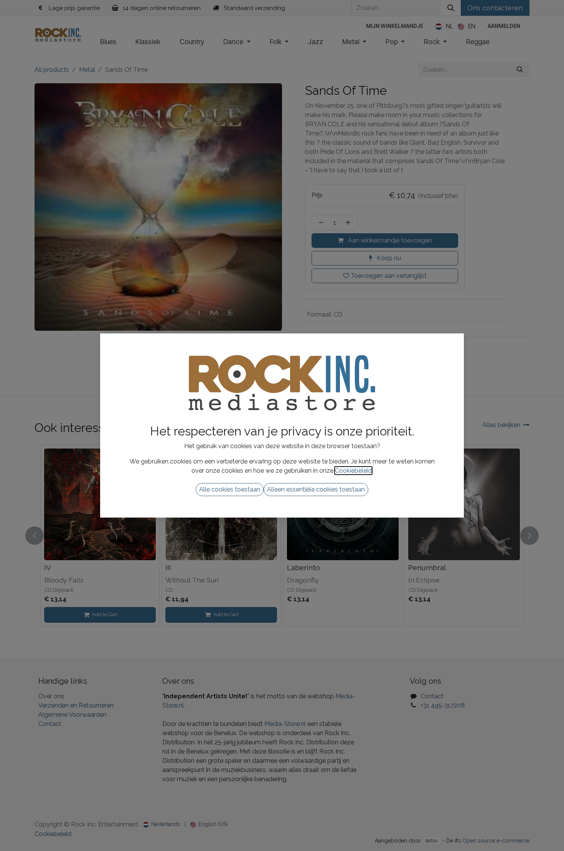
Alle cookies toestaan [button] (229, 489)
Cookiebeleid (353, 470)
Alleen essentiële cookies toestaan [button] (316, 489)
